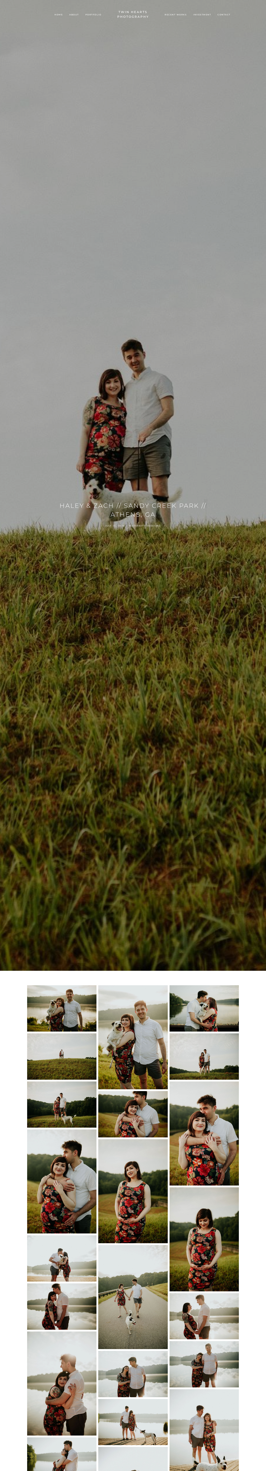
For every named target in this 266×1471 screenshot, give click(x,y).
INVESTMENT (202, 14)
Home (58, 14)
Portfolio (93, 14)
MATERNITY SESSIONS (145, 526)
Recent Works (176, 14)
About (74, 14)
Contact (224, 14)
